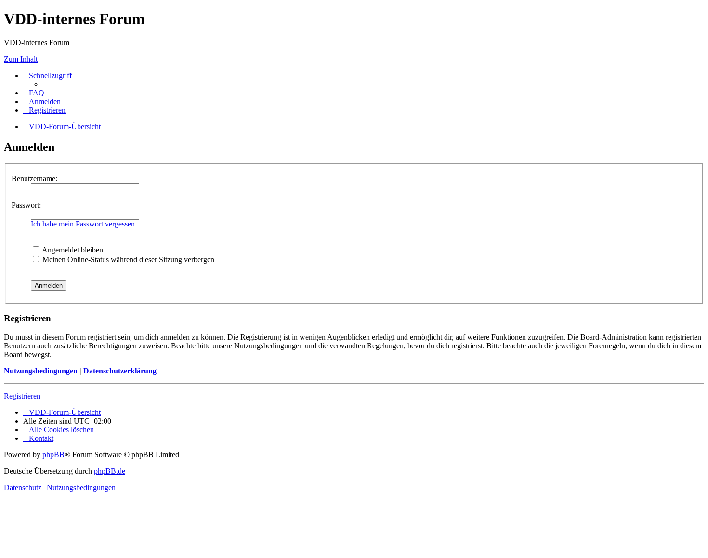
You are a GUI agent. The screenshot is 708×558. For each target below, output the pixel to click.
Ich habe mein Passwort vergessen (83, 224)
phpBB (53, 455)
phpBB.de (109, 471)
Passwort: (26, 205)
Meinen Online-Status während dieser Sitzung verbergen (127, 259)
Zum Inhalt (21, 59)
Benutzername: (34, 178)
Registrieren (22, 396)
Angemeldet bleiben (71, 250)
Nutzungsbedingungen (41, 371)
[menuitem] (33, 93)
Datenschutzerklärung (120, 371)
